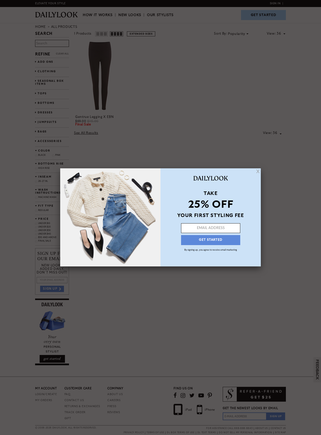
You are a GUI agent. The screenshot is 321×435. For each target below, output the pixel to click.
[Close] (258, 171)
